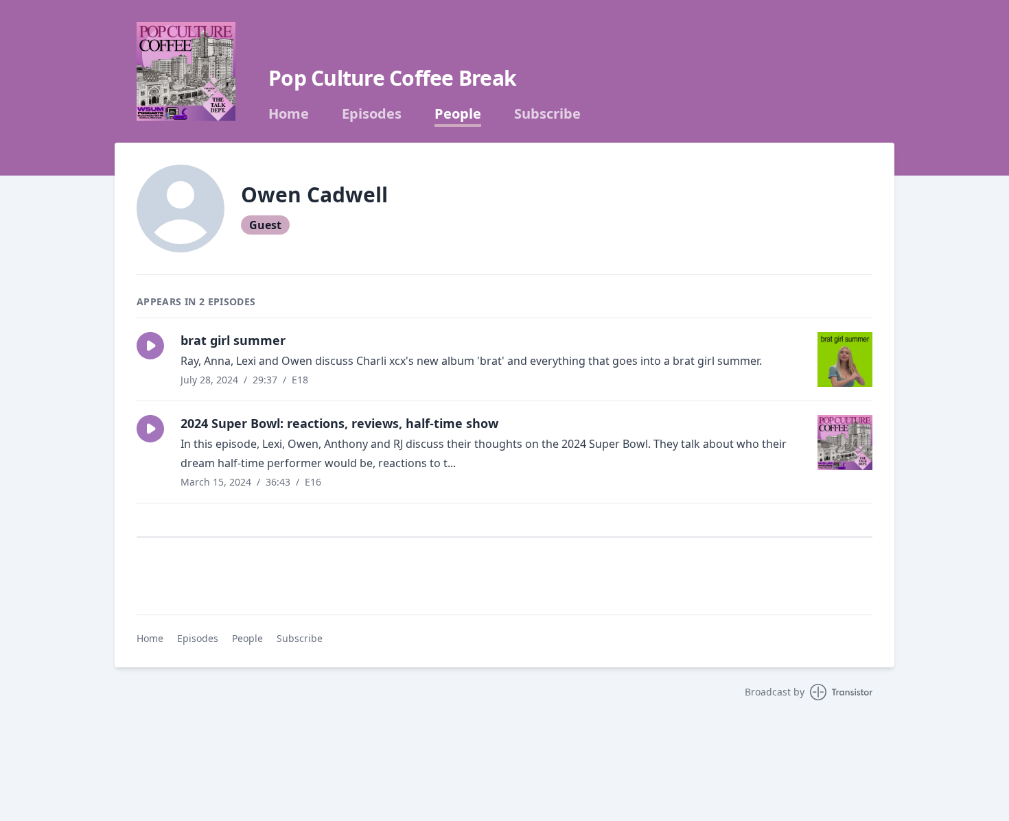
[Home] (186, 71)
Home (288, 114)
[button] (150, 345)
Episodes (372, 114)
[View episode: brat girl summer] (844, 359)
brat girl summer (233, 340)
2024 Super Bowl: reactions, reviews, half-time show (339, 423)
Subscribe (547, 114)
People (457, 114)
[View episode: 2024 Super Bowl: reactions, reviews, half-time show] (844, 442)
